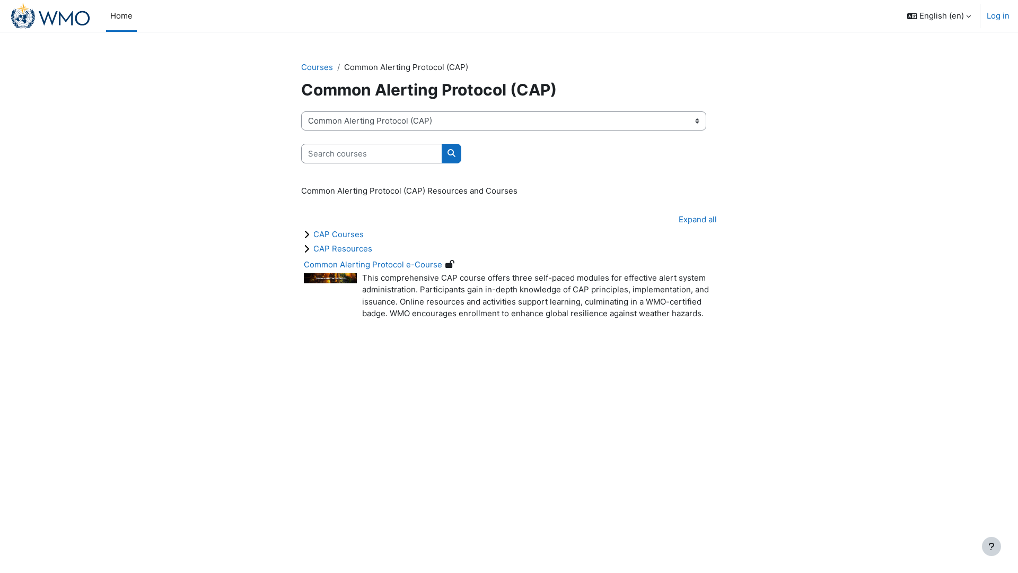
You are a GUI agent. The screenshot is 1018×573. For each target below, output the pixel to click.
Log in (998, 16)
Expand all (698, 219)
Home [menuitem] (121, 16)
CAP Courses (338, 234)
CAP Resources (342, 249)
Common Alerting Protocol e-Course (373, 264)
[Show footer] (991, 546)
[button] (939, 16)
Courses (317, 67)
